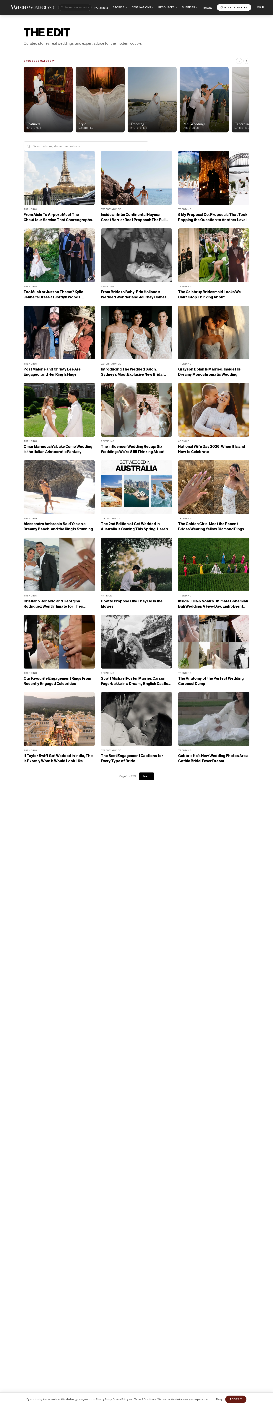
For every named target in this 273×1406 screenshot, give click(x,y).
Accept (236, 1399)
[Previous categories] (239, 61)
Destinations (141, 7)
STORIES (118, 7)
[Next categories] (246, 61)
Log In (260, 7)
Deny (219, 1399)
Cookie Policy (120, 1399)
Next (146, 776)
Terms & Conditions (145, 1399)
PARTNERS (101, 7)
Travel (207, 7)
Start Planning (236, 7)
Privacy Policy (104, 1399)
